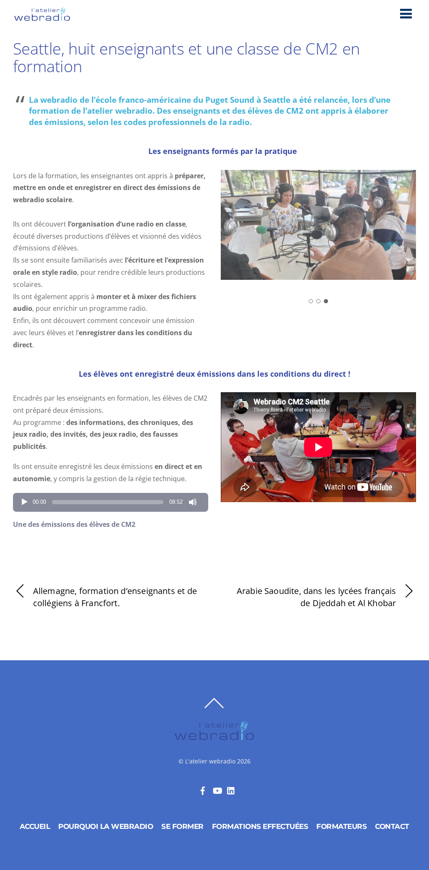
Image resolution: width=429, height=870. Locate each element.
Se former (182, 826)
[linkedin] (231, 789)
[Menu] (406, 13)
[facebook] (203, 789)
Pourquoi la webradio (105, 826)
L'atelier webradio (210, 761)
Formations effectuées (260, 826)
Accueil (35, 826)
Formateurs (341, 826)
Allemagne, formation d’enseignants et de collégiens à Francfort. (115, 597)
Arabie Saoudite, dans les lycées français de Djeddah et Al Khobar (316, 597)
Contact (392, 826)
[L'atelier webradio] (42, 18)
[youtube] (217, 789)
